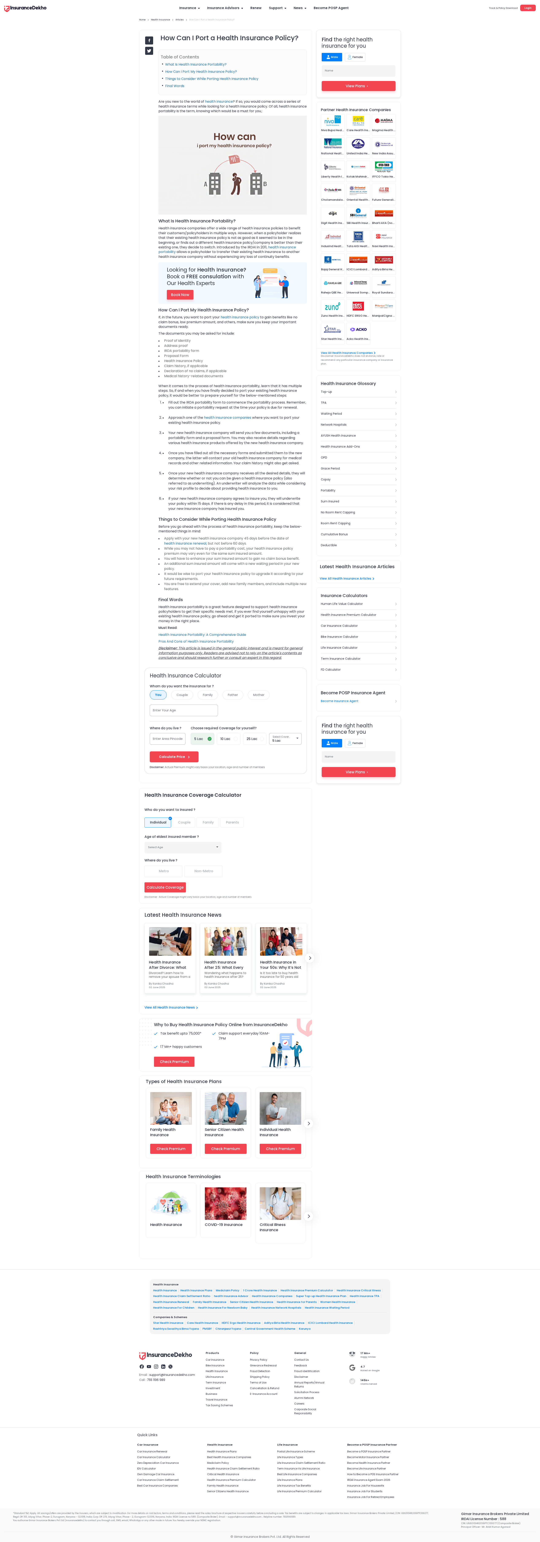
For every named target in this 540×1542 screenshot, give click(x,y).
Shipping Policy (260, 1377)
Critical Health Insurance (223, 1474)
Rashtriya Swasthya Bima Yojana (176, 1329)
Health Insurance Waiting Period (327, 1308)
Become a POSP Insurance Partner (368, 1451)
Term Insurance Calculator (340, 659)
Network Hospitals (334, 425)
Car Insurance (215, 1360)
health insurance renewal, (185, 543)
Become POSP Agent (331, 8)
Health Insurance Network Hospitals (276, 1308)
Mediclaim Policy (227, 1290)
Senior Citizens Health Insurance (227, 1491)
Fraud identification (307, 1371)
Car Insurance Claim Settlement (158, 1480)
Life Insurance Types (290, 1457)
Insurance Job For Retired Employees (370, 1497)
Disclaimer (301, 1377)
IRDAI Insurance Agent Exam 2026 (368, 1480)
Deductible (329, 545)
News (298, 8)
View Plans (355, 86)
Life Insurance (214, 1377)
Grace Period (330, 468)
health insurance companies (227, 417)
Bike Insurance (215, 1365)
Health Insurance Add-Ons (340, 446)
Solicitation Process (306, 1392)
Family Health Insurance (163, 1132)
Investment (213, 1388)
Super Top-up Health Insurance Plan (321, 1296)
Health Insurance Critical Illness (359, 1290)
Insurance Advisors (223, 8)
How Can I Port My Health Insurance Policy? (201, 71)
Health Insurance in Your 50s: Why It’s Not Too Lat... (280, 964)
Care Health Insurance (202, 1323)
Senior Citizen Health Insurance (251, 1302)
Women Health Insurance (337, 1302)
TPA (323, 403)
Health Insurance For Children (173, 1308)
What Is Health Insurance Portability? (196, 64)
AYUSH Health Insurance (338, 435)
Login (528, 8)
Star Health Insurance (168, 1323)
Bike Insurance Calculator (339, 637)
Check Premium (171, 1148)
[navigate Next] (310, 958)
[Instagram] (156, 1367)
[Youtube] (148, 1367)
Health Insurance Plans (196, 1290)
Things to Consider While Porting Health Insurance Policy (211, 78)
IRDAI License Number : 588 (483, 1518)
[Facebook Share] (149, 40)
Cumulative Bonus (334, 534)
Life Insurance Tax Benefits (294, 1485)
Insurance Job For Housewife (365, 1485)
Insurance (187, 8)
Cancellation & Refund (264, 1388)
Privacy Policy (258, 1360)
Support (276, 8)
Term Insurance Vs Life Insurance (298, 1468)
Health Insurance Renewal (171, 1302)
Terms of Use (258, 1382)
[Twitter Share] (149, 51)
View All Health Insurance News (169, 1007)
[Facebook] (141, 1367)
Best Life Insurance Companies (297, 1474)
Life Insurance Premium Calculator (299, 1491)
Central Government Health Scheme (270, 1329)
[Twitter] (170, 1367)
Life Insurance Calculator (339, 648)
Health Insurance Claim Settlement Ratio (181, 1296)
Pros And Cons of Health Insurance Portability (196, 641)
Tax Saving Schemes (219, 1405)
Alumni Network (304, 1398)
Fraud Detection (260, 1371)
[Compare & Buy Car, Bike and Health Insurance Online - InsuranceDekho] (25, 9)
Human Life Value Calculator (342, 604)
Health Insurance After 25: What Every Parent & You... (223, 964)
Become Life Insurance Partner (366, 1468)
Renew (256, 8)
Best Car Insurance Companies (157, 1485)
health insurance (219, 101)
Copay (326, 479)
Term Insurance (216, 1382)
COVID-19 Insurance (224, 1224)
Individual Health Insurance (275, 1132)
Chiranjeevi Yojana (228, 1329)
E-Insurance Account (263, 1394)
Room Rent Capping (335, 523)
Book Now (180, 294)
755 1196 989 (156, 1380)
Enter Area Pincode (168, 738)
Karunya (304, 1329)
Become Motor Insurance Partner (368, 1457)
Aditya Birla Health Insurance (284, 1323)
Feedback (300, 1365)
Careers (299, 1403)
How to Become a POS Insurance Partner (372, 1474)
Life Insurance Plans (289, 1480)
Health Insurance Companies (272, 1296)
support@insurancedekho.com (172, 1375)
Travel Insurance (216, 1399)
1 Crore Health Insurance (260, 1290)
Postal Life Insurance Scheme (296, 1451)
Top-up (326, 392)
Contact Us (301, 1360)
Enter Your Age (164, 710)
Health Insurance (166, 1224)
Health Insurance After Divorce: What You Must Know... (167, 964)
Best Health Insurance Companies (229, 1457)
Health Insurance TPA (364, 1296)
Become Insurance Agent (339, 701)
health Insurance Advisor (231, 1296)
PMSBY (207, 1329)
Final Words (174, 85)
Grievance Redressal (263, 1365)
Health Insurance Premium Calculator (348, 615)
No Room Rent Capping (338, 512)
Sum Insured (330, 501)
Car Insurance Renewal (152, 1451)
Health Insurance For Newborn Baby (223, 1308)
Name (329, 71)
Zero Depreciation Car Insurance (158, 1463)
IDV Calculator (146, 1468)
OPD (324, 457)
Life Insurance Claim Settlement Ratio (301, 1463)
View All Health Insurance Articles (345, 578)
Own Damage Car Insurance (155, 1474)
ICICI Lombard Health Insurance (330, 1323)
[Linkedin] (163, 1367)
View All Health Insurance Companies (347, 353)
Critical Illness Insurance (273, 1227)
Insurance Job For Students (364, 1491)
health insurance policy (240, 317)
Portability (328, 490)
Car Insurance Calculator (339, 626)
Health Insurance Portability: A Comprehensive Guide (202, 634)
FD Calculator (331, 669)
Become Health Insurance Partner (368, 1463)
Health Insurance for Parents (297, 1302)
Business (211, 1394)
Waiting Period (331, 414)
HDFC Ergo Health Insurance (241, 1323)
